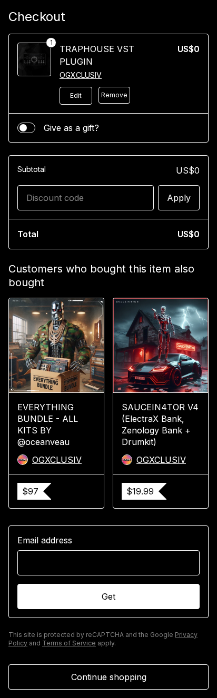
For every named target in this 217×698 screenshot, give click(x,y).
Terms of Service (69, 643)
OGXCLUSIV (81, 74)
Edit (76, 95)
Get (108, 596)
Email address (44, 540)
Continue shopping (108, 677)
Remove (114, 95)
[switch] (26, 128)
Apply (179, 198)
